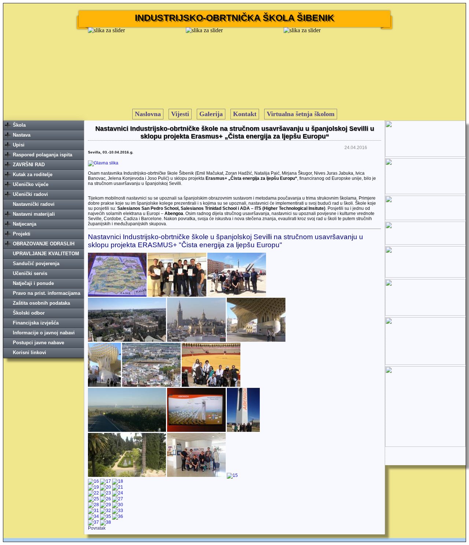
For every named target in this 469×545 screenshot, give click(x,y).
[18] (117, 481)
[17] (105, 481)
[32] (105, 510)
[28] (93, 504)
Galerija (211, 114)
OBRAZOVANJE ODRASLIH (43, 243)
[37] (93, 522)
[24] (117, 493)
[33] (117, 510)
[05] (196, 340)
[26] (105, 498)
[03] (236, 295)
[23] (105, 493)
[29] (105, 504)
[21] (117, 487)
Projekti (21, 234)
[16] (93, 481)
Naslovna (148, 114)
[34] (93, 516)
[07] (104, 385)
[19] (93, 487)
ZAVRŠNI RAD (29, 164)
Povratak (97, 528)
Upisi (19, 145)
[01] (117, 295)
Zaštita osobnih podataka (41, 303)
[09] (211, 385)
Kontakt (244, 114)
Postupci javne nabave (38, 342)
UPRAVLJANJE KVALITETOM (46, 253)
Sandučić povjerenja (36, 263)
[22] (93, 493)
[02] (177, 295)
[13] (127, 475)
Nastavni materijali (34, 214)
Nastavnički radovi (34, 204)
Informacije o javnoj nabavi (44, 332)
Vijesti (180, 114)
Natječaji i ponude (33, 283)
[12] (243, 430)
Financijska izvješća (36, 323)
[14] (196, 475)
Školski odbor (29, 313)
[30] (117, 504)
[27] (117, 498)
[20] (105, 487)
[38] (105, 522)
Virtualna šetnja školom (301, 114)
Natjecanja (24, 224)
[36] (117, 516)
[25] (93, 498)
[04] (127, 340)
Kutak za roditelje (32, 174)
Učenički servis (30, 273)
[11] (196, 430)
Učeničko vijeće (30, 184)
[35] (105, 516)
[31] (93, 510)
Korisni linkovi (29, 352)
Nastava (21, 135)
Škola (19, 125)
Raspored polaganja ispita (42, 154)
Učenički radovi (30, 194)
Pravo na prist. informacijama (46, 293)
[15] (232, 475)
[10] (127, 430)
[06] (256, 340)
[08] (151, 385)
